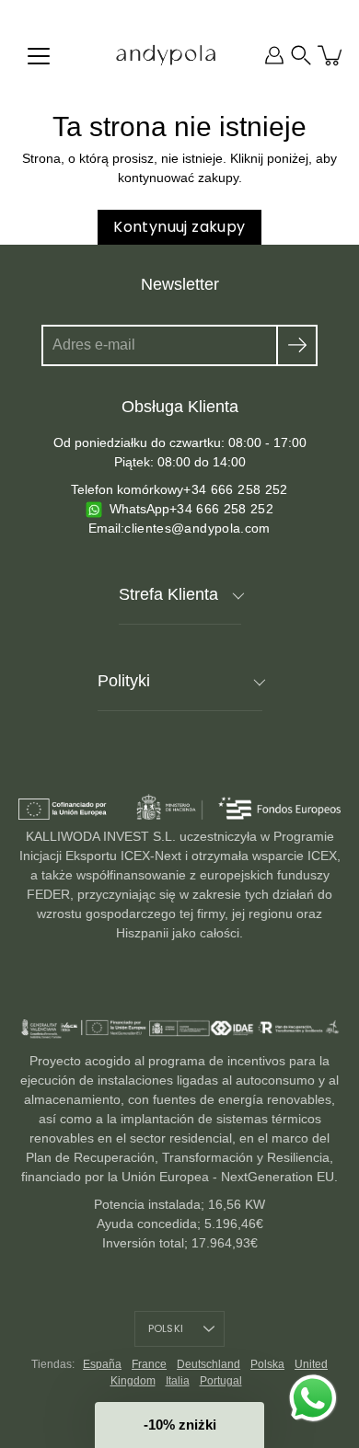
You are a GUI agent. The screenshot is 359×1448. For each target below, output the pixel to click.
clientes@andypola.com (197, 528)
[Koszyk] (331, 55)
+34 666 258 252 (235, 489)
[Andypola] (165, 55)
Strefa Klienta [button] (168, 594)
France (149, 1364)
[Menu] (38, 56)
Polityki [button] (124, 681)
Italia (178, 1380)
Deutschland (208, 1364)
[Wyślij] (297, 345)
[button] (301, 55)
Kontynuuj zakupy (179, 226)
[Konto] (274, 55)
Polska (267, 1364)
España (102, 1364)
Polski (165, 1328)
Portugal (221, 1380)
